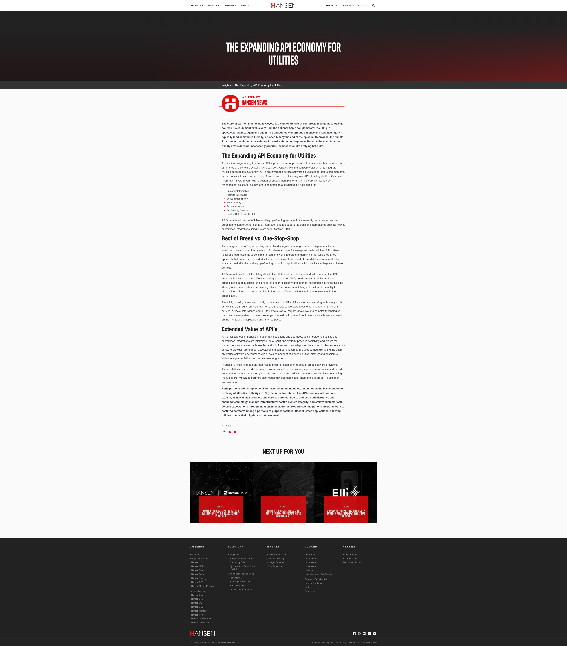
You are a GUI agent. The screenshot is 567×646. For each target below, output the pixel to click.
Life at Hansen (350, 554)
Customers (230, 5)
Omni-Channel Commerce (242, 589)
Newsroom (310, 590)
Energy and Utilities (199, 558)
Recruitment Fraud (352, 562)
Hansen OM (196, 602)
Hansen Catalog (198, 578)
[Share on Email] (235, 431)
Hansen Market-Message (203, 586)
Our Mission (312, 558)
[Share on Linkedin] (229, 431)
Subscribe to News (369, 642)
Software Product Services (279, 554)
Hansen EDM (197, 570)
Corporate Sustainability (316, 579)
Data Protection (275, 566)
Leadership (311, 566)
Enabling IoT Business (240, 581)
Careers (346, 5)
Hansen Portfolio (199, 614)
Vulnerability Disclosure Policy (348, 642)
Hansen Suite (196, 554)
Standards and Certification (319, 574)
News (243, 5)
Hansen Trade (198, 574)
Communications (197, 590)
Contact (362, 5)
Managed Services (275, 562)
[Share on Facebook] (224, 431)
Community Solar (238, 562)
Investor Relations (313, 582)
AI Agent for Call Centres (241, 558)
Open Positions (350, 558)
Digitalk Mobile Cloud (201, 618)
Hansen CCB (197, 606)
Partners (309, 586)
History (309, 570)
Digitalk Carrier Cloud (201, 622)
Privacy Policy (328, 642)
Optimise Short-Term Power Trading (242, 567)
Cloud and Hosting (275, 558)
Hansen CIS (196, 562)
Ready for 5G (236, 577)
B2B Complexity (237, 585)
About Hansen (311, 554)
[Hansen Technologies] (202, 633)
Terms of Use (316, 642)
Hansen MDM (197, 566)
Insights (212, 5)
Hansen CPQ (197, 582)
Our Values (311, 562)
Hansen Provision (199, 610)
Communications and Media (241, 573)
